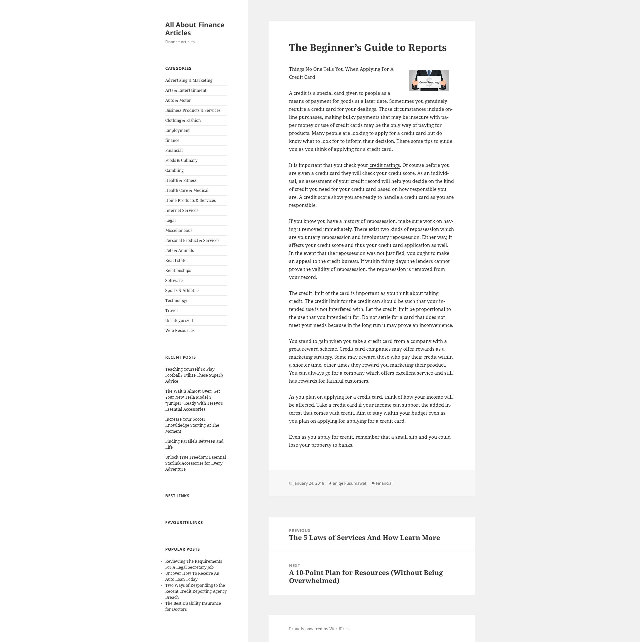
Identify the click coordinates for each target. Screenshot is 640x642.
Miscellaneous (178, 230)
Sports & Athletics (182, 290)
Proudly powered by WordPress (319, 628)
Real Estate (175, 260)
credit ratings (384, 165)
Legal (170, 220)
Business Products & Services (192, 110)
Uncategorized (179, 320)
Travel (171, 310)
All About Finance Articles (194, 28)
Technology (176, 300)
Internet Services (181, 210)
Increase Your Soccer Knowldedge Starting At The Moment (192, 425)
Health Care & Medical (186, 190)
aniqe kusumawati (350, 483)
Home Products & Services (190, 200)
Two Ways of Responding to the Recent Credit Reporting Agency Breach (196, 591)
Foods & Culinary (181, 160)
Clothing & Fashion (183, 120)
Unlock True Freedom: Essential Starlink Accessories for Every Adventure (195, 463)
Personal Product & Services (192, 240)
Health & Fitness (180, 180)
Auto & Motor (178, 100)
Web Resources (179, 330)
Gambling (174, 170)
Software (174, 280)
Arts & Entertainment (185, 90)
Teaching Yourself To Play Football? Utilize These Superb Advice (194, 375)
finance (172, 140)
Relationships (178, 270)
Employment (177, 130)
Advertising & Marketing (188, 80)
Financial (174, 150)
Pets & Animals (179, 250)
